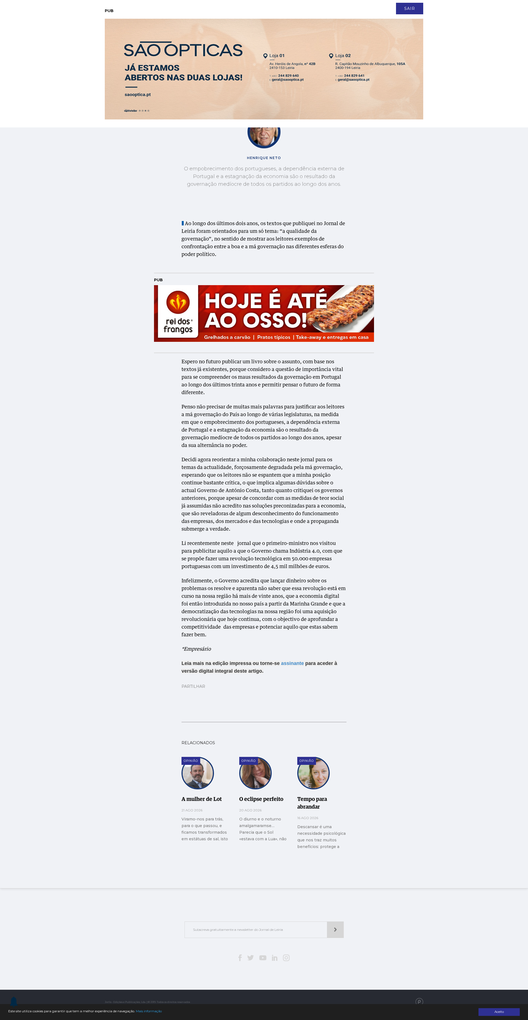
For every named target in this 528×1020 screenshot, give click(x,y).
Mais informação (149, 1011)
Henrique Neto (264, 158)
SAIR (409, 8)
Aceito (499, 1012)
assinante (292, 663)
